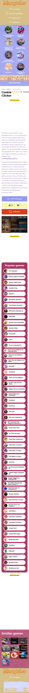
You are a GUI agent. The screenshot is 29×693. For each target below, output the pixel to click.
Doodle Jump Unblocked (5, 656)
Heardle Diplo (5, 663)
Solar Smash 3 (23, 656)
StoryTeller (8, 72)
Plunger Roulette (23, 649)
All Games (16, 9)
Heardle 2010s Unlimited (14, 642)
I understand (10, 689)
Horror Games (16, 18)
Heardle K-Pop (5, 642)
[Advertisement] (14, 115)
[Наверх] (25, 689)
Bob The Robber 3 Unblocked (8, 36)
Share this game (16, 198)
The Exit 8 (5, 649)
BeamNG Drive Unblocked (14, 649)
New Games (16, 22)
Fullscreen (16, 211)
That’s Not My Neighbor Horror (20, 48)
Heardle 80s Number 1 (20, 36)
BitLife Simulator (14, 656)
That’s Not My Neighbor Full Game (8, 61)
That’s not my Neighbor (16, 13)
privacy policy (17, 686)
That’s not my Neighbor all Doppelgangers (8, 48)
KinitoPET (20, 60)
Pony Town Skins (23, 642)
